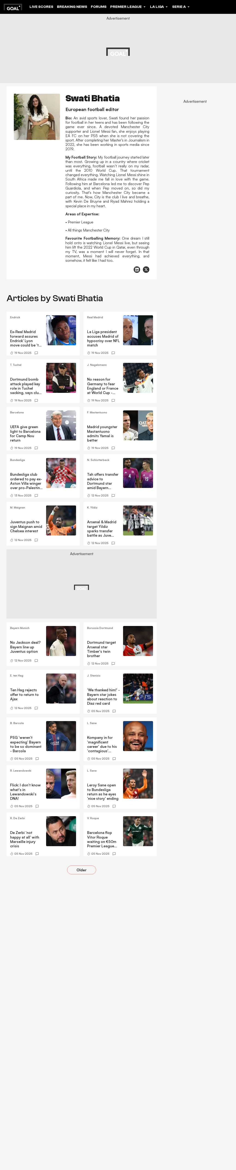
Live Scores (41, 7)
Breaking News (72, 7)
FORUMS (98, 7)
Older (82, 870)
